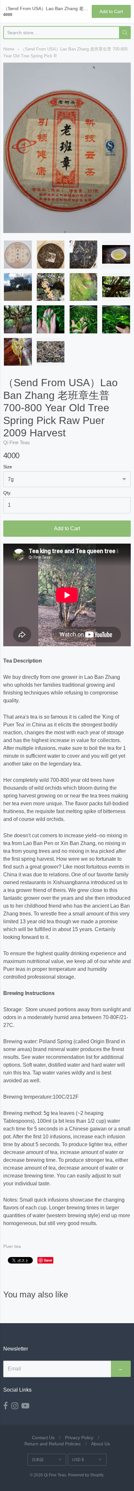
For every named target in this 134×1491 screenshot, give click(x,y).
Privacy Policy (79, 1437)
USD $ (78, 1459)
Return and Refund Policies (52, 1443)
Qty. (7, 492)
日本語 (38, 1459)
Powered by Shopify (85, 1475)
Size (7, 466)
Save (48, 1260)
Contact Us (43, 1437)
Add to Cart (67, 528)
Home (8, 49)
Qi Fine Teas (16, 442)
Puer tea (12, 1246)
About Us (100, 1443)
